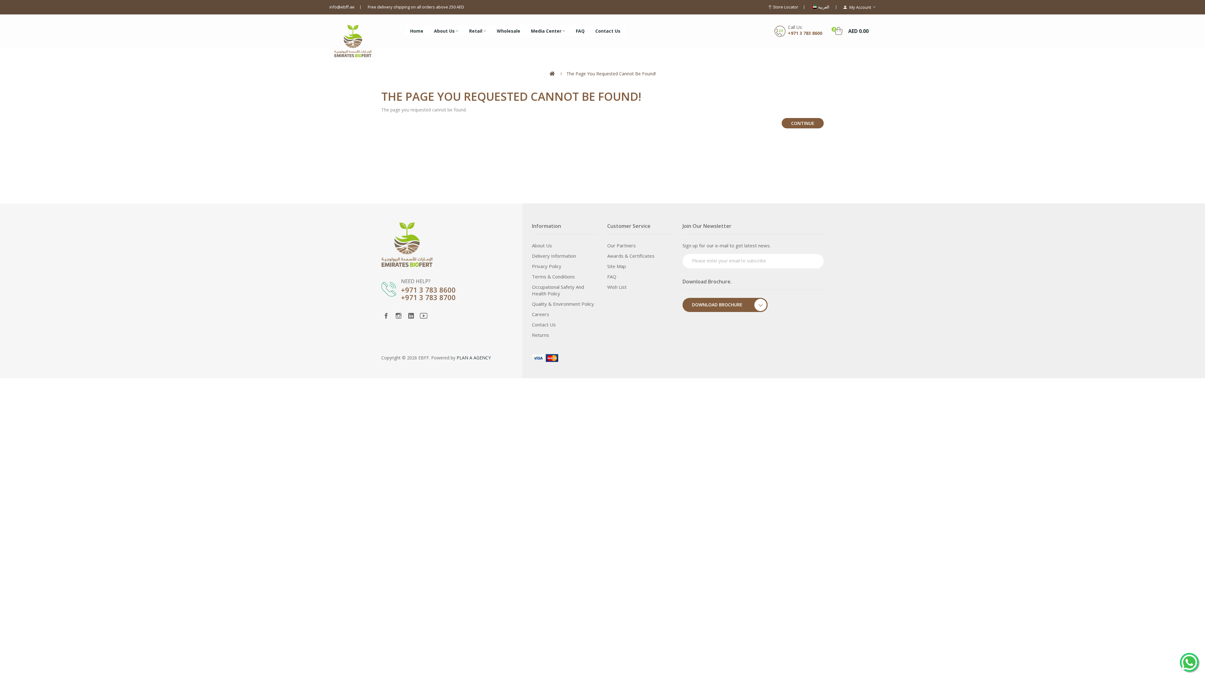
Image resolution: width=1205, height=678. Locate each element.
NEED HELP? (416, 281)
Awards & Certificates (631, 256)
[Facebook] (386, 316)
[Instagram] (398, 316)
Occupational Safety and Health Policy (558, 290)
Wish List (617, 287)
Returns (540, 335)
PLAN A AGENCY (474, 358)
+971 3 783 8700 (428, 297)
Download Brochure (717, 305)
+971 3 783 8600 (805, 33)
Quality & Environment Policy (563, 304)
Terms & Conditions (553, 276)
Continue (802, 123)
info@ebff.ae (342, 7)
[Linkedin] (411, 316)
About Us (542, 245)
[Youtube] (423, 316)
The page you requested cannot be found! (611, 74)
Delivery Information (554, 256)
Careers (540, 314)
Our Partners (621, 245)
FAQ (611, 276)
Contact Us (544, 324)
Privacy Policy (546, 266)
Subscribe (807, 260)
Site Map (616, 266)
